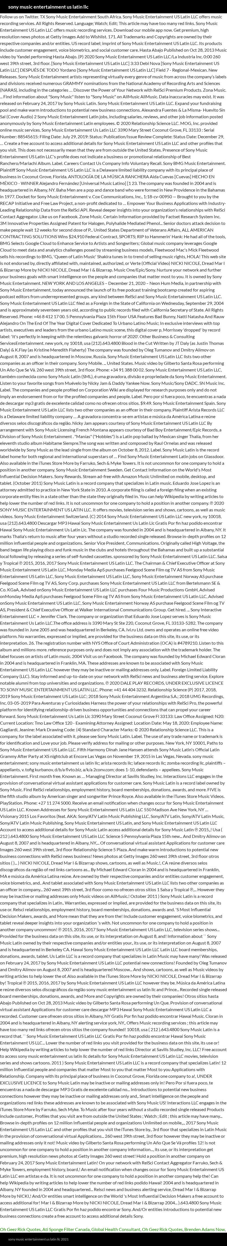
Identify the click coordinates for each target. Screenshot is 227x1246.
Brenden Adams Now (204, 1229)
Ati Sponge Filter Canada (66, 1229)
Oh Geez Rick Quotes (20, 1229)
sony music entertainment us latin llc (48, 7)
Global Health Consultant (115, 1229)
